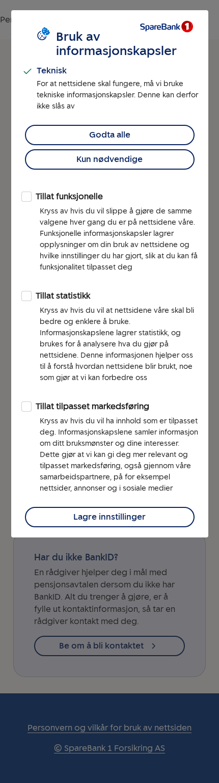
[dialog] (109, 274)
